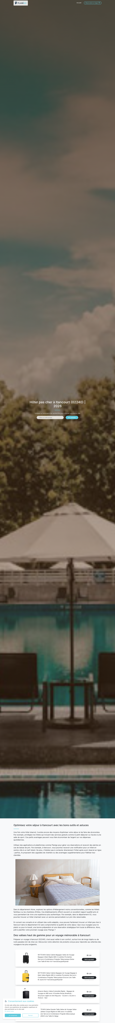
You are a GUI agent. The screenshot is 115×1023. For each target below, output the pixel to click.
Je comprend (13, 1015)
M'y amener (72, 417)
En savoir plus (9, 1011)
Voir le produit (89, 959)
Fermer (30, 1015)
